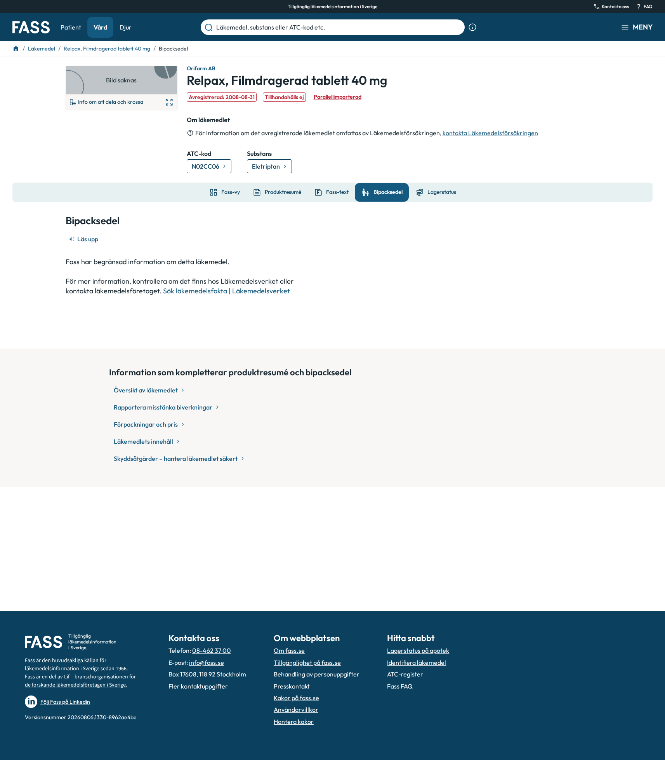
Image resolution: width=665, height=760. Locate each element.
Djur (126, 27)
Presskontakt (292, 686)
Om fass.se (289, 650)
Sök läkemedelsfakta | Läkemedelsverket (226, 290)
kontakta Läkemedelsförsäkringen (490, 133)
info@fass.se (206, 662)
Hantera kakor (294, 721)
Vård (100, 27)
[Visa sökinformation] (472, 27)
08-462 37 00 (211, 650)
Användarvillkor (296, 709)
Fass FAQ (400, 686)
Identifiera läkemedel (416, 662)
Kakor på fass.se (296, 698)
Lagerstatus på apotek (418, 650)
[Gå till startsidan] (31, 27)
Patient (71, 27)
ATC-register (405, 674)
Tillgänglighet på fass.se (307, 662)
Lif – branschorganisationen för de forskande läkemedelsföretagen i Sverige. (80, 681)
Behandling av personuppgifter (316, 674)
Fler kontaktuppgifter (198, 686)
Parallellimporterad (337, 96)
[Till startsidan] (15, 48)
